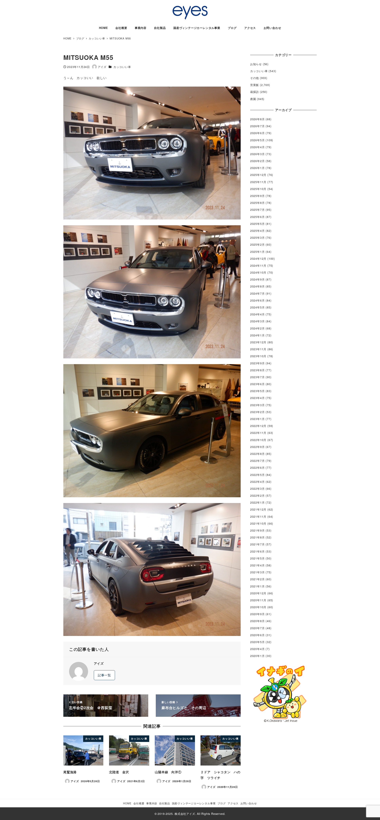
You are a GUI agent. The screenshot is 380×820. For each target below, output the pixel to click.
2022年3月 (257, 489)
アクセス (233, 803)
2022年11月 (258, 433)
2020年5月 (257, 642)
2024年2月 (257, 328)
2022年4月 (257, 482)
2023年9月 (257, 363)
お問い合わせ (248, 803)
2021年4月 (257, 565)
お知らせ (256, 64)
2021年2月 (257, 579)
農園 (253, 99)
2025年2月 (257, 244)
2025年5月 (257, 224)
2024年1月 (257, 335)
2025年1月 (257, 252)
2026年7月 (257, 126)
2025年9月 (257, 196)
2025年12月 (258, 175)
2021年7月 (257, 544)
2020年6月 (257, 635)
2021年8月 (257, 537)
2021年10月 (258, 523)
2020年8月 (257, 621)
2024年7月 (257, 293)
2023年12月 (258, 342)
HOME (127, 803)
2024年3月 (257, 321)
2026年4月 (257, 147)
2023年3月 (257, 405)
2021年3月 (257, 572)
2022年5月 (257, 475)
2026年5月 (257, 140)
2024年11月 (258, 265)
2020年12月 (258, 593)
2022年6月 (257, 468)
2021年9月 (257, 530)
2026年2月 (257, 161)
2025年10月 (258, 189)
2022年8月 (257, 454)
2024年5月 (257, 307)
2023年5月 (257, 391)
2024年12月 (258, 259)
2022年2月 (257, 495)
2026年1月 (257, 168)
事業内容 (151, 803)
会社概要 (138, 803)
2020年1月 (257, 656)
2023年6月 (257, 384)
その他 (254, 78)
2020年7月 (257, 628)
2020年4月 (257, 649)
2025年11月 (258, 182)
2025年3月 (257, 238)
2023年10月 (258, 356)
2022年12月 (258, 426)
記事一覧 (104, 675)
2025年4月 (257, 231)
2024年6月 (257, 300)
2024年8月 (257, 286)
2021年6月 (257, 551)
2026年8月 (257, 119)
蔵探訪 (254, 92)
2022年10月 (258, 440)
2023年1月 (257, 419)
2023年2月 (257, 412)
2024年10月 (258, 272)
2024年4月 (257, 314)
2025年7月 (257, 210)
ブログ (222, 803)
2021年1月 (257, 586)
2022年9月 (257, 447)
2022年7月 (257, 461)
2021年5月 (257, 558)
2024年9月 (257, 279)
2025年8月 (257, 203)
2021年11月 (258, 516)
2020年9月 (257, 614)
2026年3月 (257, 154)
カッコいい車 (122, 67)
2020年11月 (258, 600)
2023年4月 (257, 398)
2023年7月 (257, 377)
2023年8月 (257, 370)
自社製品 (164, 803)
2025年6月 (257, 217)
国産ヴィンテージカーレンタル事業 (194, 803)
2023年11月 (258, 349)
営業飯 (254, 85)
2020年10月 (258, 607)
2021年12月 (258, 509)
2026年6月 (257, 133)
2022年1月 (257, 502)
